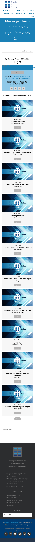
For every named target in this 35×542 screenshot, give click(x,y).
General (16, 76)
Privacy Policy (12, 497)
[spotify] (20, 534)
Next (30, 51)
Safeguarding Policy (14, 495)
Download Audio (25, 78)
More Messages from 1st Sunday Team (17, 77)
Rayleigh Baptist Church (11, 522)
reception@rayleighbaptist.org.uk (18, 479)
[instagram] (10, 534)
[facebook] (6, 534)
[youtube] (15, 534)
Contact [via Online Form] (16, 486)
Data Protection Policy (15, 500)
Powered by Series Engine (17, 424)
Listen (17, 72)
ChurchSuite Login (13, 502)
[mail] (24, 534)
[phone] (29, 534)
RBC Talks (11, 505)
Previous (24, 51)
